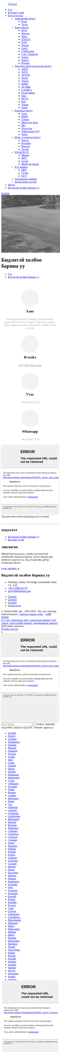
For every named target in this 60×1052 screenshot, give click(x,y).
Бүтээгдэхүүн (15, 15)
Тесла (24, 24)
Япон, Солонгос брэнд (27, 137)
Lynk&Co (26, 89)
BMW (24, 116)
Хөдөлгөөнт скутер (26, 181)
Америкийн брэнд (25, 18)
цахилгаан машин (40, 620)
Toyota (25, 149)
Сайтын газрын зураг (31, 614)
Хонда (24, 140)
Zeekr (24, 107)
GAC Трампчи (29, 54)
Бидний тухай (16, 12)
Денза (24, 78)
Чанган (25, 33)
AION (24, 69)
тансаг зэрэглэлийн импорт (16, 623)
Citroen (25, 119)
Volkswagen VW (30, 131)
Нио (23, 95)
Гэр (10, 9)
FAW (24, 42)
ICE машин (21, 167)
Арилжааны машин (26, 178)
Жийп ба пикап (30, 164)
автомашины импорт (45, 623)
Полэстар (26, 128)
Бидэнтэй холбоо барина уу (23, 187)
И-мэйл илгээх (9, 629)
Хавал (24, 57)
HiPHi (24, 83)
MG (23, 125)
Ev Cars (5, 620)
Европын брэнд (23, 110)
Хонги (25, 60)
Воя (23, 101)
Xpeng (24, 104)
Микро (25, 155)
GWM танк (27, 51)
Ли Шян (26, 86)
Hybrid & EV (22, 152)
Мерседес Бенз (29, 122)
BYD (24, 30)
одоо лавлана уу (10, 568)
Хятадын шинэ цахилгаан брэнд (33, 66)
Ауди (24, 113)
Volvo (24, 134)
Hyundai (25, 143)
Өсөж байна (28, 92)
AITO (24, 72)
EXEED (25, 39)
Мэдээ (11, 184)
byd (54, 620)
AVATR (25, 75)
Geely (24, 48)
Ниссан (25, 146)
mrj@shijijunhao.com (19, 591)
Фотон (25, 45)
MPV (24, 158)
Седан (24, 161)
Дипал (25, 81)
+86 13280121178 (17, 588)
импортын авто (20, 620)
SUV (24, 176)
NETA (24, 98)
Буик (24, 21)
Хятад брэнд (22, 27)
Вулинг (25, 63)
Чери (24, 36)
